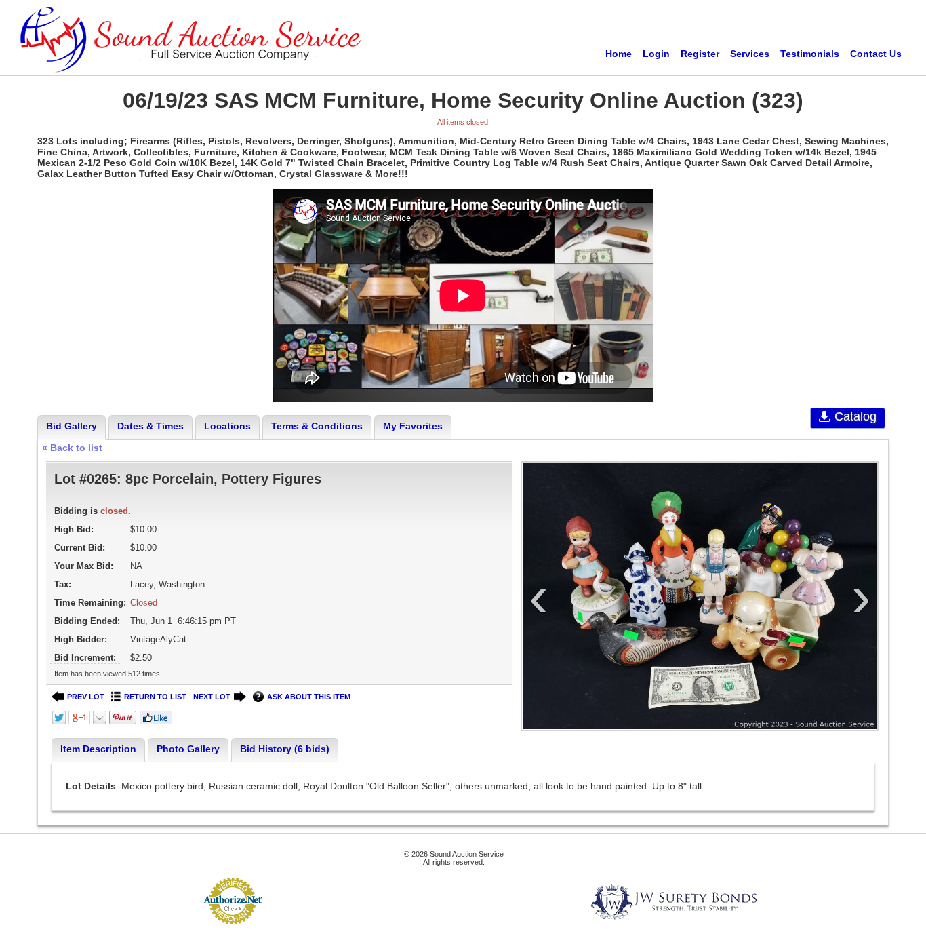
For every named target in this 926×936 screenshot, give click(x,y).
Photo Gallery (188, 748)
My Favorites (413, 426)
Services (749, 53)
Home (618, 53)
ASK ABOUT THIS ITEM (308, 697)
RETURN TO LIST (155, 697)
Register (700, 53)
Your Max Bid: (83, 566)
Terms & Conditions (317, 426)
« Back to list (72, 447)
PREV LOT (85, 697)
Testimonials (809, 53)
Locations (227, 426)
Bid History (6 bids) (284, 748)
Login (656, 53)
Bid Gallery (71, 426)
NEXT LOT (211, 697)
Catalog (855, 416)
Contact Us (876, 53)
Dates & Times (150, 426)
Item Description (98, 748)
